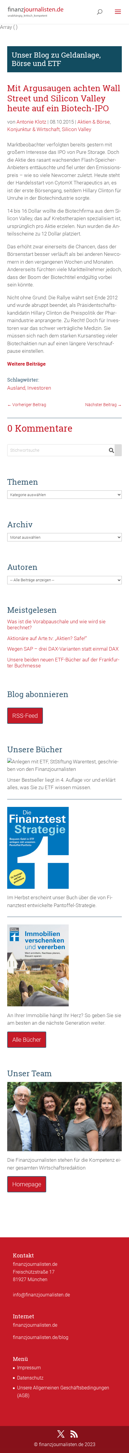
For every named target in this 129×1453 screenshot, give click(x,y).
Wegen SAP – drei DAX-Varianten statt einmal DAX (62, 649)
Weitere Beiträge (26, 364)
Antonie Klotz (31, 122)
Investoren (39, 388)
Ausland (16, 388)
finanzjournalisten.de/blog (40, 1337)
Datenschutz (30, 1378)
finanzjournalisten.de (35, 1325)
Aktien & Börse (93, 122)
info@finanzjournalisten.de (41, 1295)
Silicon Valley (76, 129)
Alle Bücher (26, 1039)
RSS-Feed (25, 715)
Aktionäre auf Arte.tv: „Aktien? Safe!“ (47, 638)
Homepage (26, 1184)
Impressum (29, 1368)
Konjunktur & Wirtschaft (33, 129)
